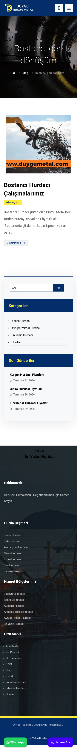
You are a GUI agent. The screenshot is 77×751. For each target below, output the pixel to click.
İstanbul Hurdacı (14, 599)
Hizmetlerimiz (14, 658)
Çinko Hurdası (12, 553)
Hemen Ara (62, 742)
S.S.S (9, 664)
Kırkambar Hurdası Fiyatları (29, 403)
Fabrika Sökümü (14, 571)
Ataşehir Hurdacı (14, 605)
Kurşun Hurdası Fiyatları (27, 375)
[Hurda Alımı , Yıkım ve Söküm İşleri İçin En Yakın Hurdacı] (19, 8)
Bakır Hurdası (12, 541)
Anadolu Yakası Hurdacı (18, 611)
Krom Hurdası (12, 559)
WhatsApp (17, 742)
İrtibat (9, 676)
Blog (8, 670)
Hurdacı (16, 342)
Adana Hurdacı (21, 321)
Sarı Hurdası (11, 565)
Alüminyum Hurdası (16, 547)
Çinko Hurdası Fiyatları (26, 389)
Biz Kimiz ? (12, 652)
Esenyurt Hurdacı (14, 593)
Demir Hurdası (12, 535)
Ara (58, 287)
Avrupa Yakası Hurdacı (26, 328)
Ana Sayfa (12, 646)
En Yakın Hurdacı (22, 335)
